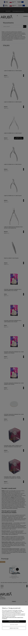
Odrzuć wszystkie (14, 628)
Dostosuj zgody (14, 624)
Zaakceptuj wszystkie (14, 621)
